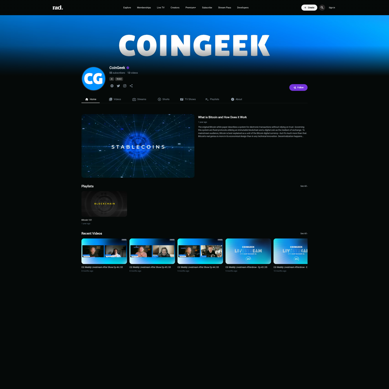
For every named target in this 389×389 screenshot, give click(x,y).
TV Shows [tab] (190, 99)
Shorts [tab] (165, 99)
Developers (243, 7)
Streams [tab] (141, 99)
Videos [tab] (117, 99)
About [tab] (239, 99)
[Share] (131, 85)
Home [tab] (93, 99)
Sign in (332, 7)
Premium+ (191, 7)
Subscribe (207, 7)
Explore (127, 7)
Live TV (161, 7)
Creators (175, 7)
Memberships (144, 7)
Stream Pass (224, 7)
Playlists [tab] (214, 99)
